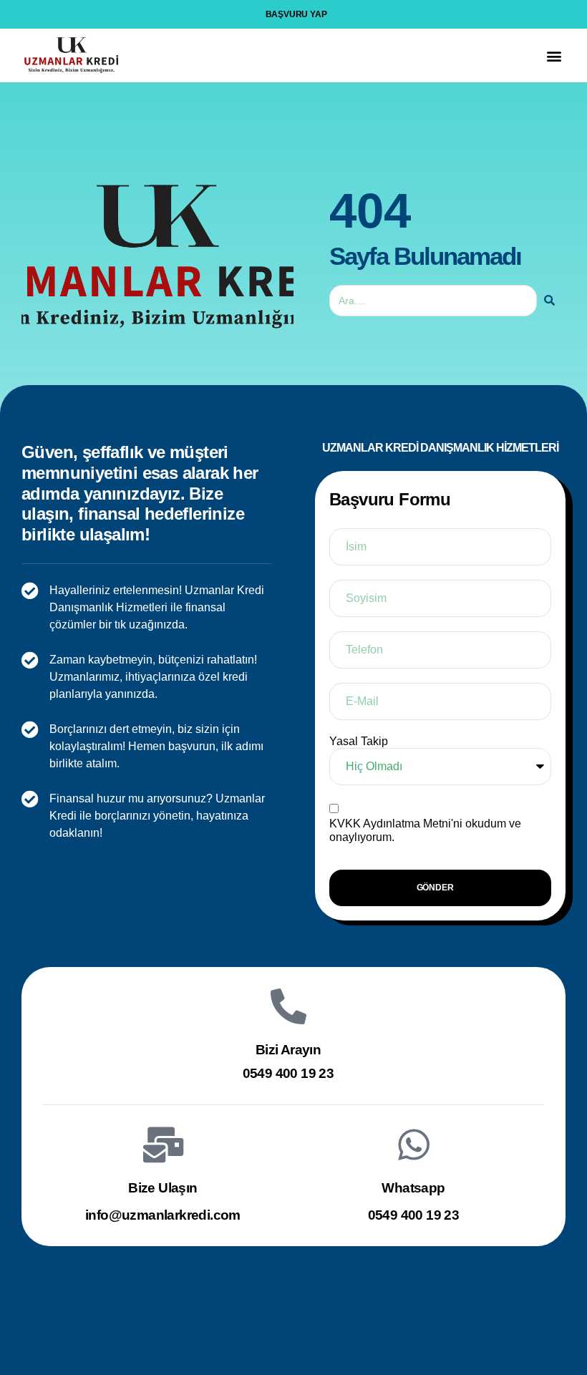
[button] (554, 55)
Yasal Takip (358, 741)
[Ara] (549, 300)
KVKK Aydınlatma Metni (390, 823)
